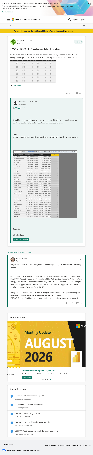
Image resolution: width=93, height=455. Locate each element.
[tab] (45, 379)
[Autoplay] (43, 379)
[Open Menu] (84, 25)
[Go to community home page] (26, 19)
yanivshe (27, 399)
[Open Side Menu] (8, 19)
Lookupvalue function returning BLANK (30, 396)
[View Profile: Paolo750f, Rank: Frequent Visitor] (13, 42)
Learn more (68, 31)
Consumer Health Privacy (31, 450)
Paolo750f (20, 41)
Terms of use (76, 445)
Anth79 (18, 258)
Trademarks (87, 445)
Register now (7, 12)
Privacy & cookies (64, 445)
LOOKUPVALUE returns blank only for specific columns (36, 431)
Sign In (82, 19)
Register (75, 19)
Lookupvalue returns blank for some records (32, 422)
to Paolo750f (32, 102)
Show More (17, 85)
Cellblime (27, 416)
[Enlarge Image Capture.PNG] (45, 184)
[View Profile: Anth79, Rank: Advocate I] (12, 259)
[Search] (69, 19)
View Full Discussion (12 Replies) (21, 252)
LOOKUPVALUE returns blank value (29, 404)
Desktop (12, 26)
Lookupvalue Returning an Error (27, 413)
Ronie (27, 407)
